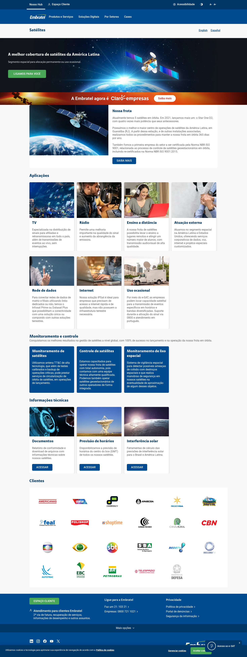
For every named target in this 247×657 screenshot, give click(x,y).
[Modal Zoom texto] (213, 4)
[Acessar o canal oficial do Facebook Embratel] (45, 641)
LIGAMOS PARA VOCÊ (27, 73)
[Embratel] (37, 16)
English (203, 30)
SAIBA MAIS (124, 160)
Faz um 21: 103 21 (116, 606)
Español (215, 30)
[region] (123, 651)
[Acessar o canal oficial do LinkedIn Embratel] (31, 641)
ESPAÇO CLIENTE (44, 601)
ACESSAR (42, 467)
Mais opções (123, 628)
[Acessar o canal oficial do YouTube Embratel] (52, 641)
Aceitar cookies (201, 650)
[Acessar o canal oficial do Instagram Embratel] (38, 641)
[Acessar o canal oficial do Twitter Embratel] (58, 641)
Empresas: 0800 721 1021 (120, 611)
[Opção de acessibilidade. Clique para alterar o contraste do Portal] (202, 4)
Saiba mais (165, 98)
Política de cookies (105, 650)
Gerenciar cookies (177, 650)
